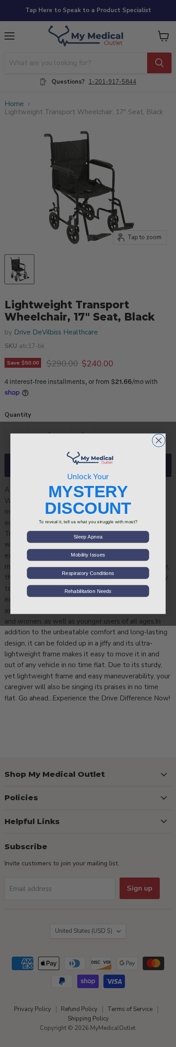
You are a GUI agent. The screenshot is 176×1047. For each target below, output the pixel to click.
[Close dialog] (158, 440)
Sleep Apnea (88, 536)
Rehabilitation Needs (88, 591)
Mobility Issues (88, 555)
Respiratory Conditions (88, 573)
